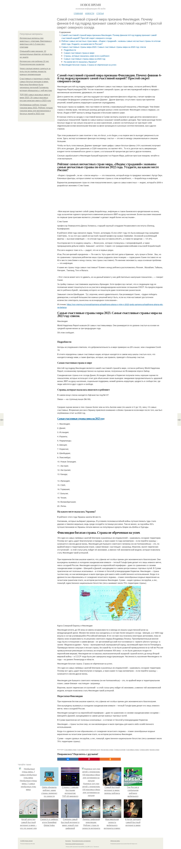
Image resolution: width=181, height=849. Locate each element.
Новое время (90, 5)
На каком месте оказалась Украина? (80, 61)
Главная (78, 13)
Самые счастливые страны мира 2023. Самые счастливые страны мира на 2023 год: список (103, 47)
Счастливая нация (83, 750)
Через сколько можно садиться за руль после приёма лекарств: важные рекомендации (35, 72)
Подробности (70, 49)
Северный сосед (95, 750)
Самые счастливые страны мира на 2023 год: (85, 58)
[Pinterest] (89, 759)
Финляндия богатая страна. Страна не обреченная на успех (88, 64)
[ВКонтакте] (67, 759)
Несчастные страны (107, 750)
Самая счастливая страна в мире (79, 52)
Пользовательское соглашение (81, 841)
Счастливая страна (70, 750)
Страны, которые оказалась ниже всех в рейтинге (86, 55)
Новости (89, 13)
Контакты (68, 841)
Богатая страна (154, 750)
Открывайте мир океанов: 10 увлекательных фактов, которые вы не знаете (36, 54)
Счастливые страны (132, 750)
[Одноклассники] (110, 759)
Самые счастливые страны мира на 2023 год (80, 418)
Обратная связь (115, 841)
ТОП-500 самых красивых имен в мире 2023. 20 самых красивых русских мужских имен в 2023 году (35, 98)
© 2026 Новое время (26, 841)
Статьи (100, 13)
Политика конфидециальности (74, 844)
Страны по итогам (119, 750)
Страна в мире (144, 750)
